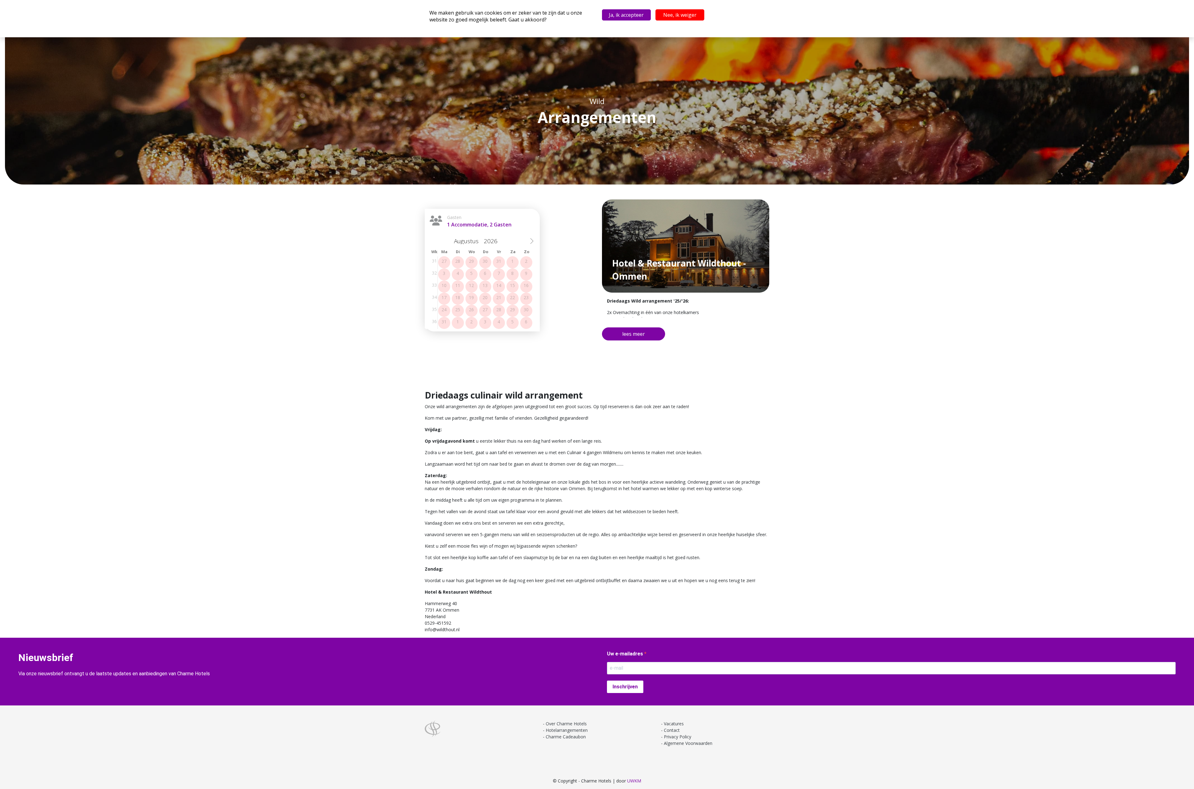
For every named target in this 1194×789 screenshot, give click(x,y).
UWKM (634, 781)
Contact (672, 730)
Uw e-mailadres (625, 654)
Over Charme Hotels (566, 724)
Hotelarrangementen (567, 730)
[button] (633, 333)
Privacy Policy (677, 737)
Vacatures (674, 724)
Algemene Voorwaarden (688, 743)
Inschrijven (625, 687)
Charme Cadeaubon (566, 737)
